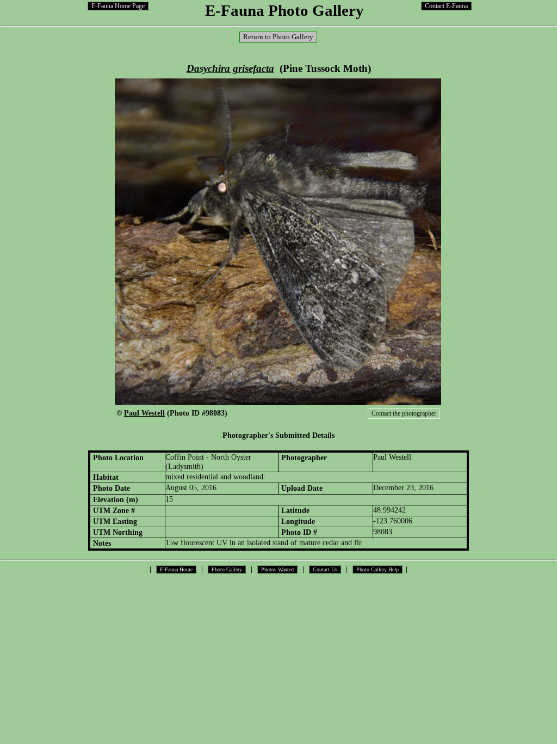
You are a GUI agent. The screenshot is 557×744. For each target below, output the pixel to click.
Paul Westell (144, 412)
